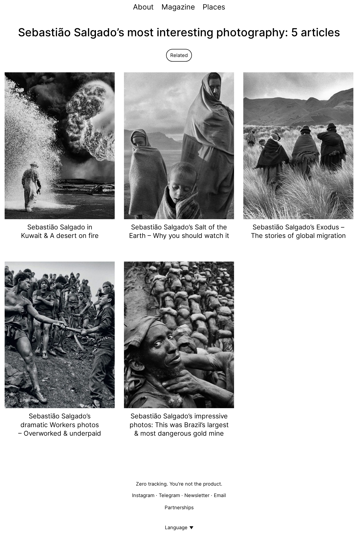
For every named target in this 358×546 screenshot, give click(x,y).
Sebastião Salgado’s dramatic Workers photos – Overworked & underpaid (59, 424)
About (143, 6)
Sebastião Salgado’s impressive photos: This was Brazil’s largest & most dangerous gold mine (179, 424)
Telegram (169, 495)
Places (214, 6)
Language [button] (176, 527)
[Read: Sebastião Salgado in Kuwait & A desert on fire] (60, 145)
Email (220, 495)
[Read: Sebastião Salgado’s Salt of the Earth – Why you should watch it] (179, 145)
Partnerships (179, 507)
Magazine (178, 6)
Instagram (143, 495)
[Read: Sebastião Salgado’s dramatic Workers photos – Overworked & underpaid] (60, 334)
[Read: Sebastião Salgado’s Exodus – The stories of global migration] (298, 145)
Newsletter (196, 495)
